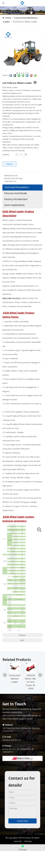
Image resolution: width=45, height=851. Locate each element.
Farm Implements (14, 205)
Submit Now (22, 821)
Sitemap (28, 841)
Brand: (6, 178)
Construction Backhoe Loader (15, 678)
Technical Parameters (16, 187)
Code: (6, 181)
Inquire (9, 164)
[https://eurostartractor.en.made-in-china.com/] (22, 758)
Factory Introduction (16, 199)
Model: (6, 175)
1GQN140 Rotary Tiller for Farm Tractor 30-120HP (30, 682)
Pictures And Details (15, 193)
